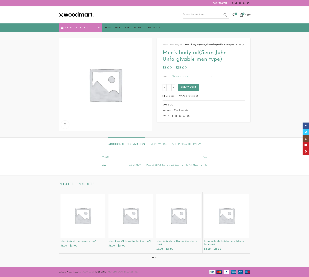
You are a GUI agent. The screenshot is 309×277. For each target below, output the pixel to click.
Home (165, 45)
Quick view (103, 206)
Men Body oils (176, 45)
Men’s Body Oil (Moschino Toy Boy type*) (129, 241)
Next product (243, 44)
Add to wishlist (190, 96)
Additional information (126, 144)
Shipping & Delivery (186, 144)
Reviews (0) (158, 144)
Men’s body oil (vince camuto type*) (79, 241)
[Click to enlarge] (65, 125)
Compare (171, 96)
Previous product (236, 44)
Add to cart (188, 87)
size (165, 76)
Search (225, 15)
